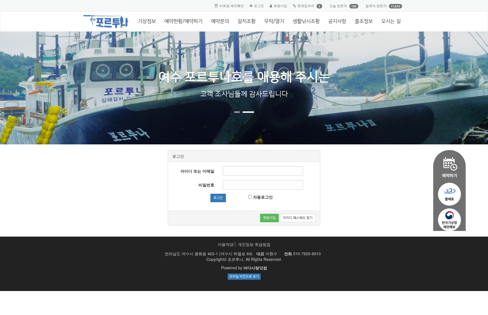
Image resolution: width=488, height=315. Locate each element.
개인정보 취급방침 (254, 244)
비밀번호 (206, 185)
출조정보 (364, 21)
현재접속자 (305, 5)
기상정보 (147, 21)
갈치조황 (247, 21)
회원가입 (280, 5)
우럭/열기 (274, 21)
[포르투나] (103, 19)
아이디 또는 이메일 (197, 171)
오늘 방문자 (338, 5)
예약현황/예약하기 (183, 21)
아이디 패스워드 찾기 (298, 218)
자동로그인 (262, 197)
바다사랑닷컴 (255, 267)
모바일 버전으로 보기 (244, 276)
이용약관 (226, 244)
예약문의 (220, 21)
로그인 (259, 5)
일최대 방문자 (376, 5)
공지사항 (337, 21)
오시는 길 (391, 21)
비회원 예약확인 (231, 5)
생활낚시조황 (306, 21)
